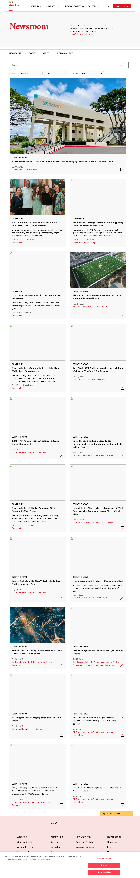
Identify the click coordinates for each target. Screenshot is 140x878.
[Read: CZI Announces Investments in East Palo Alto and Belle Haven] (37, 285)
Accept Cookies (104, 872)
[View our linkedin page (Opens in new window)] (78, 822)
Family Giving (89, 242)
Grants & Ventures (85, 842)
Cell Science (78, 662)
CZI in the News (30, 170)
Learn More (45, 859)
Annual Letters (25, 847)
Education (56, 847)
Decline (104, 865)
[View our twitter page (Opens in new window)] (83, 822)
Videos (46, 53)
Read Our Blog (122, 6)
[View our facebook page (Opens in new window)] (62, 822)
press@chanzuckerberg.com (82, 34)
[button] (30, 73)
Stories (32, 53)
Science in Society (96, 665)
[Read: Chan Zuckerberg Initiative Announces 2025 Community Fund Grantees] (37, 498)
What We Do (52, 6)
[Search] (108, 6)
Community (17, 170)
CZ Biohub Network (81, 455)
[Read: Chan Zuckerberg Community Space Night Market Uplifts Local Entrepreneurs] (37, 358)
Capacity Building (85, 847)
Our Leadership (25, 842)
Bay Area (76, 306)
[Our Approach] (14, 6)
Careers (92, 6)
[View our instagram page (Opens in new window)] (68, 822)
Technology (101, 379)
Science (91, 379)
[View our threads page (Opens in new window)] (73, 822)
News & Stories (73, 6)
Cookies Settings (104, 858)
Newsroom (15, 53)
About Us (34, 6)
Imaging (103, 662)
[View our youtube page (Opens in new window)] (88, 822)
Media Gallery (65, 53)
